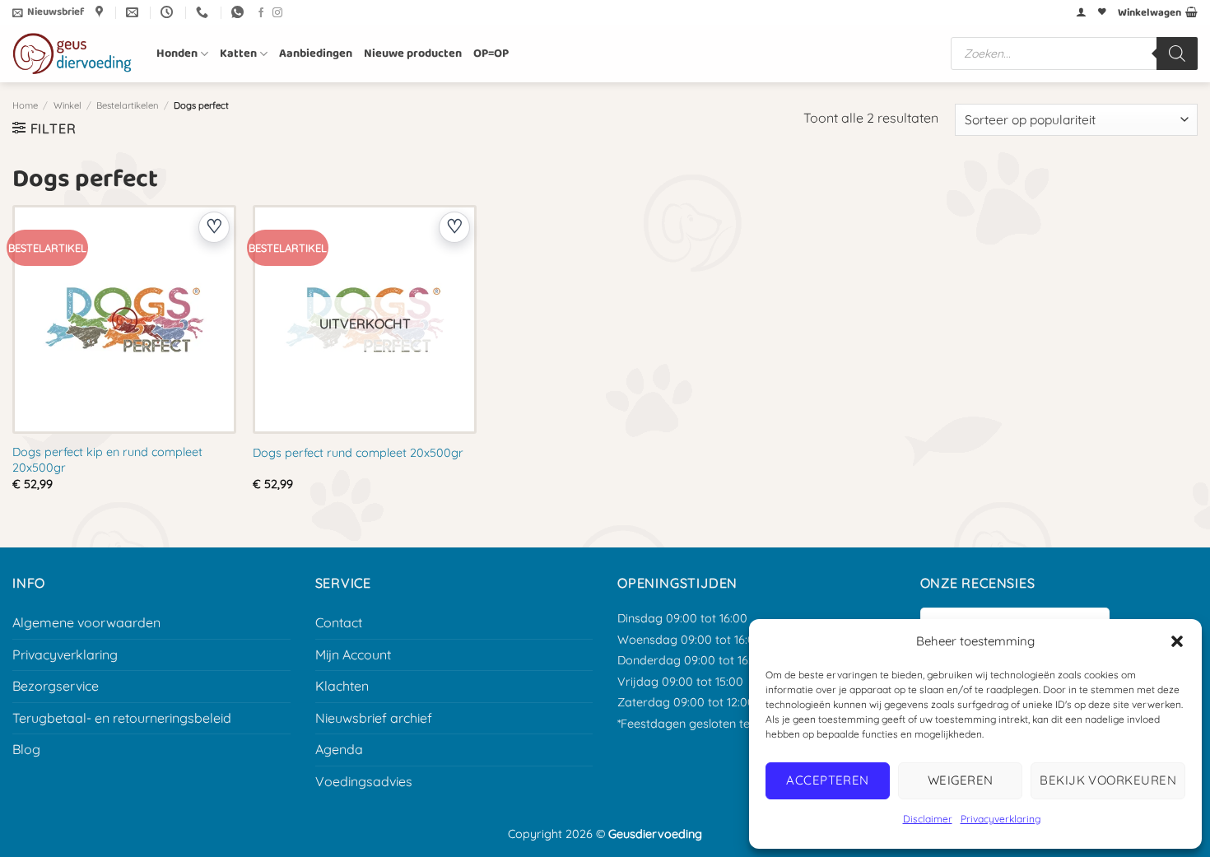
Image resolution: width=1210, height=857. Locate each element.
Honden (177, 53)
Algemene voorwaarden (86, 622)
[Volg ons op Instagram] (277, 13)
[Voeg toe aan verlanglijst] (214, 227)
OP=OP (491, 53)
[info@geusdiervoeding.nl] (134, 12)
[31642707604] (239, 12)
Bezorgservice (55, 686)
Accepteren (827, 780)
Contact (338, 622)
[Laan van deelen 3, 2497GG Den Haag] (101, 12)
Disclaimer (927, 819)
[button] (1177, 641)
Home (25, 105)
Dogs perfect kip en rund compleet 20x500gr (107, 460)
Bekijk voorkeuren (1108, 780)
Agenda (339, 749)
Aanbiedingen (315, 53)
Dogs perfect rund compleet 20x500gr (358, 452)
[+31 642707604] (204, 12)
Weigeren (961, 780)
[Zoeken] (1177, 53)
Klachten (342, 686)
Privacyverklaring (1000, 819)
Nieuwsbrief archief (373, 718)
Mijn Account (353, 654)
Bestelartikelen (127, 105)
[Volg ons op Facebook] (261, 13)
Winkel (67, 105)
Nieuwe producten (413, 53)
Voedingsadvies (363, 781)
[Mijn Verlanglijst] (1102, 12)
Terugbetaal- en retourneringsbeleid (121, 718)
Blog (26, 749)
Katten (238, 53)
